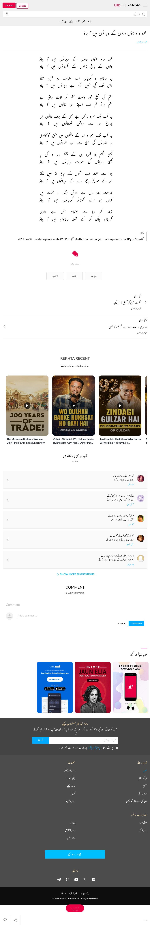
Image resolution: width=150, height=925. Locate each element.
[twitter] (85, 879)
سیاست (93, 276)
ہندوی (72, 822)
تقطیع (145, 785)
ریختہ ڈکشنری (70, 830)
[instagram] (68, 879)
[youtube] (76, 879)
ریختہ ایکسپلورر (69, 801)
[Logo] (134, 5)
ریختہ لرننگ (142, 830)
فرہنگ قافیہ (142, 778)
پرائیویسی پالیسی (94, 747)
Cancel (122, 623)
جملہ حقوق (63, 893)
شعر (83, 21)
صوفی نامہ (143, 822)
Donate (22, 5)
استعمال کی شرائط (73, 893)
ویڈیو (71, 21)
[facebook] (93, 879)
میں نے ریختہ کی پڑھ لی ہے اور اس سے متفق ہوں (86, 747)
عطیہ (145, 770)
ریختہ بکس (71, 838)
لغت (78, 21)
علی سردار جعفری (142, 42)
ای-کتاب (63, 21)
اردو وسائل (142, 793)
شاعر (89, 21)
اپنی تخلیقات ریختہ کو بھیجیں (136, 801)
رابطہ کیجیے (71, 785)
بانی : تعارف (70, 778)
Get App (9, 5)
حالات (74, 276)
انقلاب (55, 276)
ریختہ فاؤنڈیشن (69, 770)
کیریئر (73, 793)
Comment (136, 623)
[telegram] (59, 879)
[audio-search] (7, 14)
